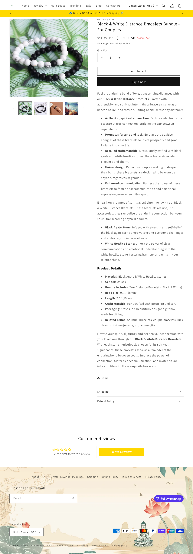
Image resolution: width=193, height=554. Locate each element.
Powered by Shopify (44, 545)
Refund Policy (109, 476)
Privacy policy (81, 545)
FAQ (45, 476)
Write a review (122, 452)
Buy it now (139, 82)
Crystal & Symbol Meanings (67, 476)
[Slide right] (84, 108)
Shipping (102, 43)
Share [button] (105, 378)
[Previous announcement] (11, 13)
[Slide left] (13, 108)
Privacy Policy (153, 476)
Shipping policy (119, 545)
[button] (39, 6)
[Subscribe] (73, 498)
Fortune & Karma (25, 545)
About (35, 476)
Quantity (102, 50)
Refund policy (64, 545)
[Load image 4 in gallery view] (71, 108)
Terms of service (100, 545)
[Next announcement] (182, 13)
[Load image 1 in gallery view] (25, 108)
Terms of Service (131, 476)
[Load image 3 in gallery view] (56, 108)
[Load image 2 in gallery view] (40, 108)
